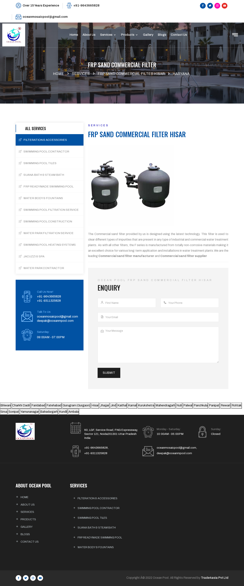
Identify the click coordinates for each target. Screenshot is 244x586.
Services (106, 34)
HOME (24, 497)
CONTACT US (30, 541)
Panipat (214, 405)
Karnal (132, 405)
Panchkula (201, 405)
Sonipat (14, 411)
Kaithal (122, 405)
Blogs (162, 34)
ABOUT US (28, 504)
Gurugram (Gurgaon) (76, 405)
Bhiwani (5, 405)
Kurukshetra (146, 405)
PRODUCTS (28, 519)
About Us (89, 34)
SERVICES (27, 512)
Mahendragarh (165, 405)
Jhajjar (104, 405)
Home (74, 34)
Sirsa (3, 411)
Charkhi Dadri (21, 405)
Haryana (181, 74)
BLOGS (25, 534)
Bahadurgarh (49, 411)
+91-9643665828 (86, 5)
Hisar (95, 405)
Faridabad (38, 405)
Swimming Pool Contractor (98, 508)
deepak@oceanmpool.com (55, 320)
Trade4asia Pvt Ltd (214, 577)
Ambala (73, 411)
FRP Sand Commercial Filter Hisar (131, 74)
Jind (113, 405)
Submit (109, 372)
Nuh (179, 405)
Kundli (63, 411)
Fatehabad (54, 405)
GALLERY (27, 526)
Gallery (148, 34)
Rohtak (237, 405)
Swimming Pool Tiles (92, 517)
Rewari (225, 405)
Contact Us (179, 34)
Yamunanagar (29, 411)
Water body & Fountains (95, 547)
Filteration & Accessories (97, 498)
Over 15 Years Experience (41, 5)
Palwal (187, 405)
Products (128, 34)
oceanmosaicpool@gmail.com (45, 16)
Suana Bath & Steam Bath (96, 527)
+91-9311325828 (49, 300)
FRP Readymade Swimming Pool (99, 537)
